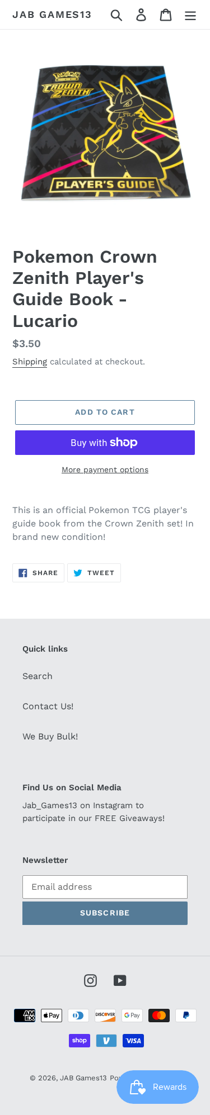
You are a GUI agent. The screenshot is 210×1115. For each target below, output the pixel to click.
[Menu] (190, 14)
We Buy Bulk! (50, 736)
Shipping (29, 362)
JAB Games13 (52, 14)
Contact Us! (47, 706)
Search (37, 676)
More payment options (105, 469)
